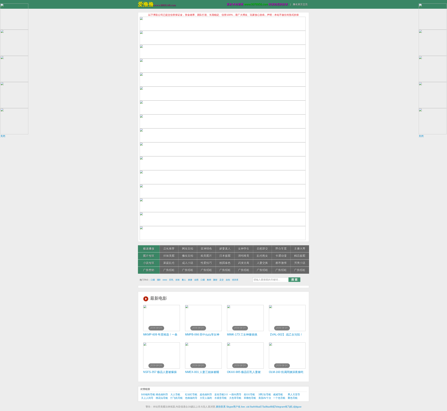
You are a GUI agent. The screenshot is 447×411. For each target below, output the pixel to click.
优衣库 (235, 280)
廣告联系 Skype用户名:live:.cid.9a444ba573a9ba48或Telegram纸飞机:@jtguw (258, 406)
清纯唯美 (243, 255)
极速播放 (148, 248)
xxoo (165, 280)
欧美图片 (206, 255)
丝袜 (177, 280)
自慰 (196, 280)
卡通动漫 (281, 255)
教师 (209, 280)
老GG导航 (249, 394)
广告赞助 (148, 270)
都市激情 (281, 262)
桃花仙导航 (162, 398)
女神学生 (243, 248)
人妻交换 (262, 262)
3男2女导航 (264, 394)
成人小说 (187, 262)
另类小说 (299, 262)
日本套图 (225, 255)
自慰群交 (262, 248)
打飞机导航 (176, 398)
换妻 (190, 280)
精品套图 (299, 255)
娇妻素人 (225, 248)
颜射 (215, 280)
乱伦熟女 (262, 255)
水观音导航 (220, 398)
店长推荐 (169, 248)
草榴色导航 (250, 398)
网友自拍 (187, 248)
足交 (221, 280)
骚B (158, 280)
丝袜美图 (169, 255)
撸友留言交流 (300, 4)
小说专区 (148, 262)
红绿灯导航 (191, 394)
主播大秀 (299, 248)
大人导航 (175, 394)
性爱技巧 (206, 262)
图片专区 (148, 255)
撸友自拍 (187, 255)
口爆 (153, 280)
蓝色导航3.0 (221, 394)
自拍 (228, 280)
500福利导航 (148, 394)
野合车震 (281, 248)
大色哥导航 (235, 398)
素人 (184, 280)
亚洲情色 (206, 248)
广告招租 (169, 270)
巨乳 (171, 280)
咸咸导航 (278, 394)
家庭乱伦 (169, 262)
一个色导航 (279, 398)
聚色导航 (293, 398)
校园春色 (225, 262)
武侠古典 (243, 262)
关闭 (2, 136)
